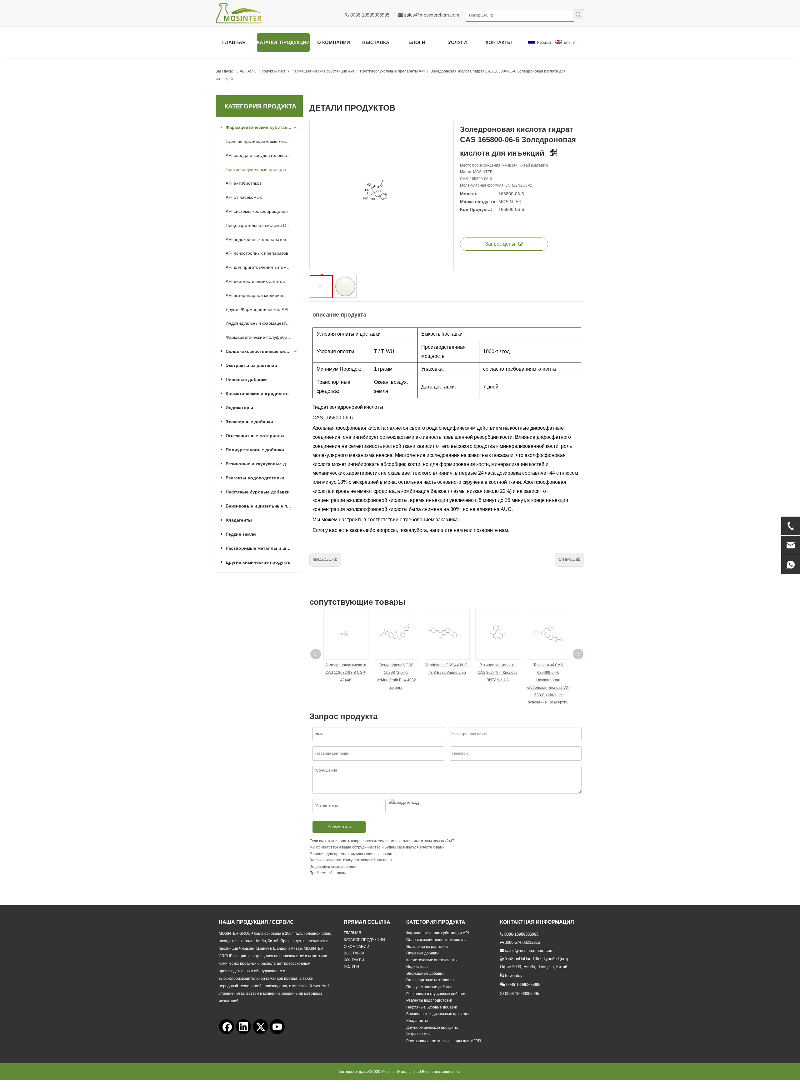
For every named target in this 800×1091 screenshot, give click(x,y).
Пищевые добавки (246, 379)
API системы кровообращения (257, 211)
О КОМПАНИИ (356, 946)
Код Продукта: (476, 209)
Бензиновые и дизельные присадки (262, 505)
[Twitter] (260, 1026)
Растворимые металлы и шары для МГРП (262, 548)
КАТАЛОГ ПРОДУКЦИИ (364, 940)
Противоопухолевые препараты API (262, 169)
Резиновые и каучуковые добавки (262, 463)
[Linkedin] (243, 1026)
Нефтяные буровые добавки (258, 491)
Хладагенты (239, 520)
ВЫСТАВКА (354, 953)
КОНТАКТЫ (354, 960)
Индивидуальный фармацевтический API (262, 323)
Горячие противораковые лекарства (262, 141)
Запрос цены (500, 244)
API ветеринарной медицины (255, 295)
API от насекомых (244, 197)
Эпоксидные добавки (249, 421)
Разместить (339, 826)
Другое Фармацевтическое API (257, 309)
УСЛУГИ (351, 966)
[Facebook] (226, 1026)
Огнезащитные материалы (255, 435)
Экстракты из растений (251, 365)
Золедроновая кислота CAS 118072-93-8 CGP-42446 (345, 672)
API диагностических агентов (255, 281)
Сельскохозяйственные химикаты (262, 351)
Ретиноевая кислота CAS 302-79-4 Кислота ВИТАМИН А (498, 672)
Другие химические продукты (259, 562)
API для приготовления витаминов (261, 267)
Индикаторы (239, 407)
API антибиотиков (244, 183)
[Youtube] (277, 1026)
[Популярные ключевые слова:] (578, 14)
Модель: (469, 193)
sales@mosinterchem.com (431, 15)
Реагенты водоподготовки (255, 477)
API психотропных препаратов (257, 253)
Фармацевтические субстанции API (262, 127)
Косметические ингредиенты (258, 393)
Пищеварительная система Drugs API (262, 225)
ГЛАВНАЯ (352, 933)
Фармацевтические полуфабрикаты (262, 337)
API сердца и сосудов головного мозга (262, 155)
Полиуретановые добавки (255, 449)
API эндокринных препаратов (256, 239)
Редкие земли (241, 534)
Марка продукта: (478, 201)
